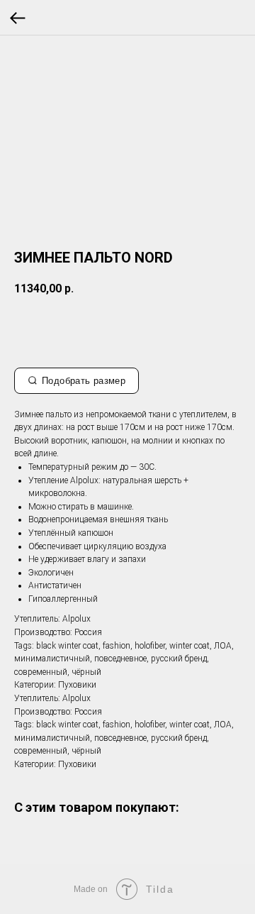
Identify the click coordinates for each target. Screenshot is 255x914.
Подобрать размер (83, 380)
